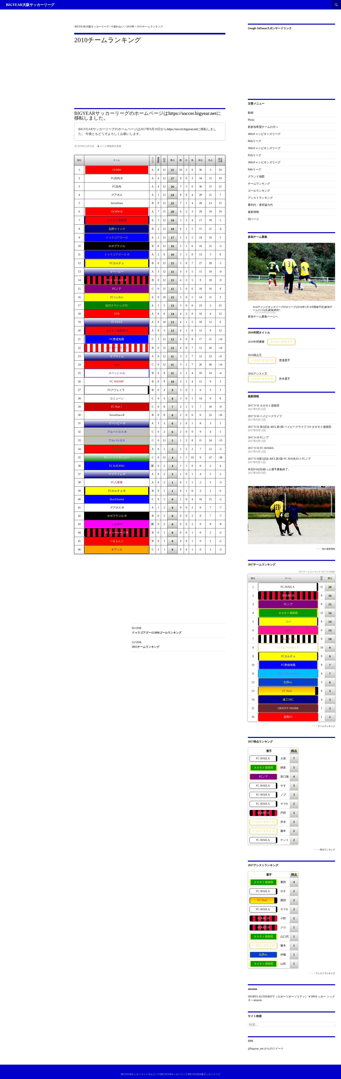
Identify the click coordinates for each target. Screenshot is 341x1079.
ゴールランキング (259, 190)
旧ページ (253, 219)
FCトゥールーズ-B (116, 532)
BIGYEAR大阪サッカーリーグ (30, 5)
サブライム (117, 356)
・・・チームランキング (323, 726)
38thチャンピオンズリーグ (264, 162)
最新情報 (253, 212)
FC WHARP (117, 381)
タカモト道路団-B (117, 330)
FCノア (116, 288)
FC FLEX (116, 322)
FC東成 (116, 449)
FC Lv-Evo (116, 297)
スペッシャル (117, 373)
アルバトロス (117, 440)
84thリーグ (254, 169)
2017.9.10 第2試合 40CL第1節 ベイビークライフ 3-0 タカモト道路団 (289, 426)
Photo (251, 119)
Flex (116, 364)
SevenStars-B (116, 415)
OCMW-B (116, 211)
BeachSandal (117, 499)
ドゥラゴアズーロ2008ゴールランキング (158, 630)
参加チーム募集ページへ (263, 316)
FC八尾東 (117, 482)
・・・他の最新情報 (325, 549)
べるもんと (117, 541)
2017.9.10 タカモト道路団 (263, 405)
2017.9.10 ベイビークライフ (265, 416)
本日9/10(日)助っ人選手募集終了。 (269, 469)
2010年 (130, 26)
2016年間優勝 (256, 341)
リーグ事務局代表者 (110, 146)
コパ (288, 621)
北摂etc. (288, 682)
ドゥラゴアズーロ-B (116, 254)
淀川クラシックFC (116, 305)
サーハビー (117, 271)
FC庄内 (116, 186)
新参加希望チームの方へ (263, 126)
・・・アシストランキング (322, 973)
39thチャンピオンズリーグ (264, 148)
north (288, 630)
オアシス (116, 549)
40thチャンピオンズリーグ (264, 134)
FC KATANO (116, 465)
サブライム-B (117, 474)
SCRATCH (288, 595)
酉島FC (288, 716)
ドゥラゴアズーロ (117, 237)
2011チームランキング (145, 644)
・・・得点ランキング (324, 850)
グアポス (116, 194)
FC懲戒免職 (117, 339)
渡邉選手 (284, 360)
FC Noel (287, 690)
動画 (250, 112)
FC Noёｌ (117, 406)
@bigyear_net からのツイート (266, 1048)
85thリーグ (254, 155)
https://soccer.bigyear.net (192, 113)
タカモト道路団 (116, 220)
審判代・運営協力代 (260, 204)
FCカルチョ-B (116, 490)
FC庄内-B (117, 178)
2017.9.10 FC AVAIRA (261, 448)
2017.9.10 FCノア (258, 437)
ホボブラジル (117, 246)
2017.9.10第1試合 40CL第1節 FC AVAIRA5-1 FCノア (279, 458)
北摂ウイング (117, 228)
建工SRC (288, 699)
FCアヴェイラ (116, 390)
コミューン (117, 398)
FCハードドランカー (116, 457)
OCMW (116, 169)
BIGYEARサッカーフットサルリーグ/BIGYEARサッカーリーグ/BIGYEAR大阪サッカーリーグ (170, 1074)
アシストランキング (260, 197)
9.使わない (117, 26)
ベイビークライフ (117, 347)
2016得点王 (255, 355)
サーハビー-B (117, 423)
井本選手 (284, 378)
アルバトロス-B (116, 431)
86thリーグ (254, 141)
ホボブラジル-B (116, 515)
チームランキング (259, 183)
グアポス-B (117, 507)
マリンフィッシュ (288, 673)
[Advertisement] (149, 73)
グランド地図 (256, 176)
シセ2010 (116, 524)
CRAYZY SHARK (288, 708)
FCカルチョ (117, 263)
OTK (117, 313)
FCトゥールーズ (117, 280)
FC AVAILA (287, 586)
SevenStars (117, 203)
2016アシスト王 (257, 373)
